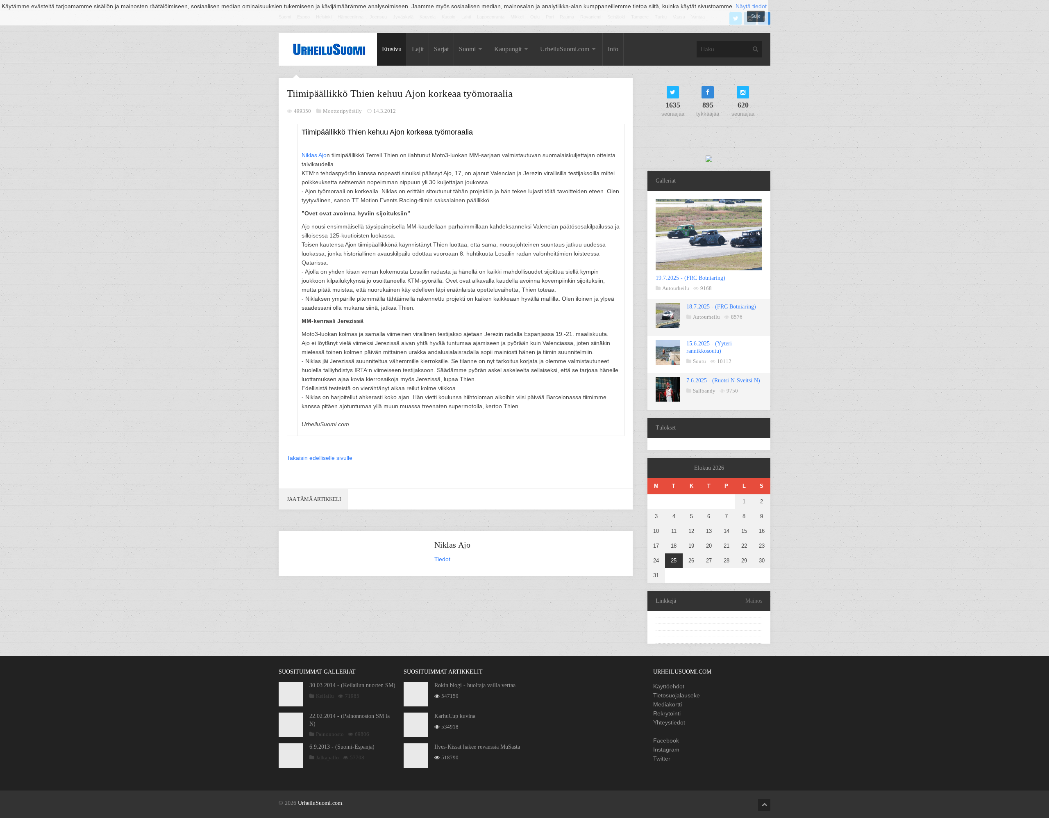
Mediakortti (667, 704)
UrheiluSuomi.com (564, 49)
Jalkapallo (327, 757)
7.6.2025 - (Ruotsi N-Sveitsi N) (723, 380)
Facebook (666, 740)
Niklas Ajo (314, 155)
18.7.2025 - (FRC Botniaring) (721, 307)
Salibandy (704, 391)
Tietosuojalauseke (676, 695)
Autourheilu (675, 288)
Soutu (699, 361)
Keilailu (325, 696)
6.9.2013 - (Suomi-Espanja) (342, 747)
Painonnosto (330, 734)
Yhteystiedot (669, 722)
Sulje (756, 16)
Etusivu (392, 49)
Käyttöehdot (668, 686)
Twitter (661, 758)
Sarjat (441, 49)
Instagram (666, 749)
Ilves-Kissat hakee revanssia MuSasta (477, 747)
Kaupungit (508, 49)
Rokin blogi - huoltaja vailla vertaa (474, 685)
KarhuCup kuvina (454, 716)
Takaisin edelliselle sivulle (319, 458)
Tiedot (442, 559)
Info (613, 49)
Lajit (418, 49)
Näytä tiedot (751, 6)
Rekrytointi (667, 713)
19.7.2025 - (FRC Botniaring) (690, 278)
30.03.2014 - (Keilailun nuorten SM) (352, 685)
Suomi (467, 49)
